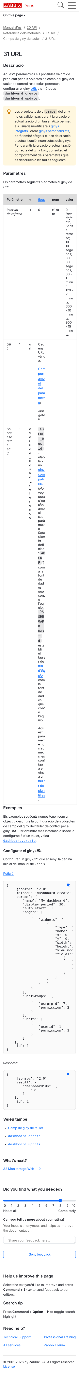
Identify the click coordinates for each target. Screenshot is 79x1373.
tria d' (41, 670)
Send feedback (39, 1254)
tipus (41, 199)
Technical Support (17, 1337)
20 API (32, 27)
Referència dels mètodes (22, 33)
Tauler (50, 33)
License (9, 1366)
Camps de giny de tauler (21, 39)
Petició (8, 873)
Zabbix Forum (54, 1345)
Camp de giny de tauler (25, 1128)
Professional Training (60, 1337)
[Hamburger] (72, 5)
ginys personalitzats (54, 131)
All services (11, 1345)
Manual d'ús (12, 27)
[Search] (61, 5)
